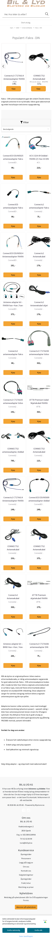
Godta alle (38, 930)
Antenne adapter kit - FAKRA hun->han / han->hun (13, 305)
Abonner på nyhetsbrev (26, 907)
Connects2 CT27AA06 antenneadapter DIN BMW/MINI (39, 647)
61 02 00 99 (27, 839)
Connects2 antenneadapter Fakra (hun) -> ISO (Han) (13, 354)
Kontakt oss (26, 871)
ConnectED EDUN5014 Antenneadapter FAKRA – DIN (13, 256)
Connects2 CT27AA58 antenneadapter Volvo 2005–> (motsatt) (39, 354)
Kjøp (13, 88)
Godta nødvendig (13, 930)
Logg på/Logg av (26, 862)
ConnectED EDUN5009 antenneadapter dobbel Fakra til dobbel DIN (39, 500)
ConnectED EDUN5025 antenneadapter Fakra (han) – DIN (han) (13, 159)
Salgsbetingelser (26, 875)
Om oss (26, 866)
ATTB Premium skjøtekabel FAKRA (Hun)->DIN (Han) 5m (39, 598)
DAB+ (18, 28)
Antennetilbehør (27, 28)
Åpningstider (26, 854)
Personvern (26, 858)
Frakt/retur (26, 883)
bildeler (42, 788)
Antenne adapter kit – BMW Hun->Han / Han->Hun (13, 647)
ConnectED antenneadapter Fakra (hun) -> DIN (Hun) (13, 207)
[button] (3, 66)
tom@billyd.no (26, 843)
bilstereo (32, 788)
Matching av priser (26, 887)
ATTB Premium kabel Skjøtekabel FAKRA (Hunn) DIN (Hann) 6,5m (39, 403)
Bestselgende (8, 129)
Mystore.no (39, 805)
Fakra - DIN (38, 28)
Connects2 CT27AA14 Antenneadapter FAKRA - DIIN (14, 79)
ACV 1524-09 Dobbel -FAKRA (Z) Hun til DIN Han (39, 159)
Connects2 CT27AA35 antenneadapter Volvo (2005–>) (13, 403)
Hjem (11, 28)
